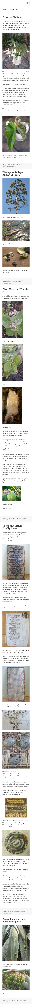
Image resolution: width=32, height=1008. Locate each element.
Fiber (25, 910)
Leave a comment (12, 166)
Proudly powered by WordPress (10, 1006)
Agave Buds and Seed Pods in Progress (14, 920)
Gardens (21, 280)
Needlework (10, 911)
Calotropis (11, 479)
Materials (4, 911)
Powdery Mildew (11, 16)
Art (19, 910)
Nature (27, 165)
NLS (15, 165)
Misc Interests (22, 165)
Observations (14, 281)
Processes (23, 911)
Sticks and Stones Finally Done (12, 527)
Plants (3, 166)
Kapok (17, 446)
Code (22, 910)
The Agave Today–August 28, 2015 (12, 173)
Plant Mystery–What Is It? (15, 290)
